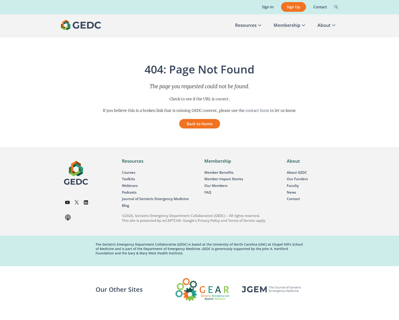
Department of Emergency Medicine (171, 249)
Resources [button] (246, 25)
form (264, 110)
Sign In (268, 6)
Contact (320, 6)
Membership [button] (287, 25)
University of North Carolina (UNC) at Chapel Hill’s (252, 244)
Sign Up (293, 6)
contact (252, 110)
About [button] (324, 25)
